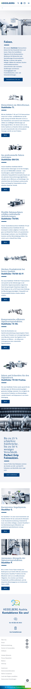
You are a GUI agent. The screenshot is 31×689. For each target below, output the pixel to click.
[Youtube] (27, 647)
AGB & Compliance (6, 673)
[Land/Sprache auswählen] (21, 3)
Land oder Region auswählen (9, 676)
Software (3, 651)
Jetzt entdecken (11, 475)
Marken (3, 661)
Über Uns (3, 640)
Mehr (5, 135)
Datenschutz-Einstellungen (8, 679)
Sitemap (3, 663)
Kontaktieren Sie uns (13, 79)
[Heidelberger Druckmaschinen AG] (8, 3)
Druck (3, 642)
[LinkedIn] (27, 640)
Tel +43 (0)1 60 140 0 (15, 623)
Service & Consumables (8, 648)
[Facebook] (27, 643)
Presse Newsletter (6, 658)
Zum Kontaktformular (16, 632)
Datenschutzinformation (8, 671)
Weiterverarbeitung (6, 645)
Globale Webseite (6, 655)
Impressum (4, 668)
